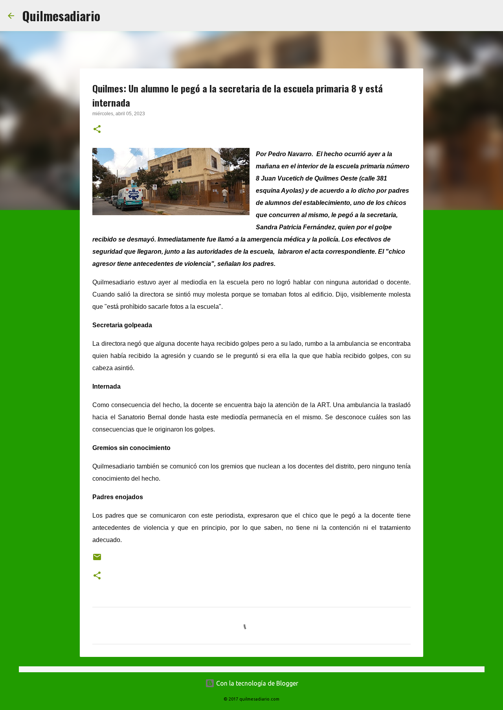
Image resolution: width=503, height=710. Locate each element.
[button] (97, 129)
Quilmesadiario (61, 15)
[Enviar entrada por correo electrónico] (97, 559)
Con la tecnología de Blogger (256, 683)
